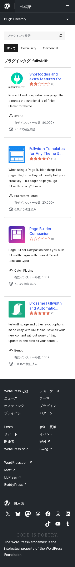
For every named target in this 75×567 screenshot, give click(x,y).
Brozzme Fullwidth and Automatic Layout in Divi (45, 306)
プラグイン (48, 406)
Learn (8, 427)
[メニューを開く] (68, 6)
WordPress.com (18, 462)
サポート (11, 434)
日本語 (19, 503)
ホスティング (14, 406)
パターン (46, 413)
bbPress (12, 477)
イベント (46, 434)
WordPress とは (16, 391)
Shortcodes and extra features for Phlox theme (45, 77)
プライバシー (14, 413)
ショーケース (50, 391)
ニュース (11, 398)
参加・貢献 (48, 427)
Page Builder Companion (40, 231)
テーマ (45, 398)
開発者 (9, 441)
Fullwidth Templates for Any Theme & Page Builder (47, 151)
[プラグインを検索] (60, 36)
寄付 (45, 441)
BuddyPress (15, 485)
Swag (46, 449)
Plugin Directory (15, 19)
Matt (10, 470)
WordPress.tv (16, 449)
